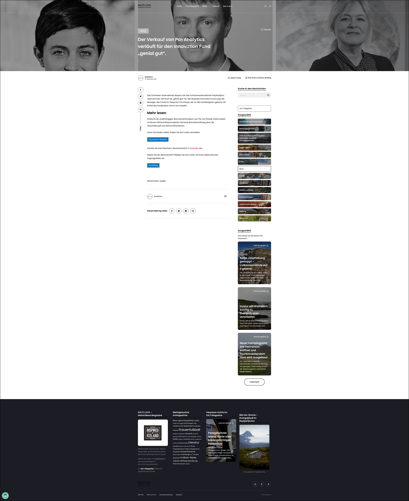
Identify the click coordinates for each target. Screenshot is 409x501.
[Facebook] (261, 484)
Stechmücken (177, 454)
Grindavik (188, 434)
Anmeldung (153, 165)
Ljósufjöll (175, 446)
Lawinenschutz (183, 443)
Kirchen (192, 439)
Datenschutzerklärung (166, 495)
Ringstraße (176, 452)
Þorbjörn (188, 464)
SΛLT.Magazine (192, 6)
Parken (187, 449)
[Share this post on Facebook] (140, 89)
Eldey (195, 423)
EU (180, 426)
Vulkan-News (188, 457)
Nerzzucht (187, 446)
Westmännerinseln (179, 464)
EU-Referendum (187, 426)
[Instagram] (255, 484)
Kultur (143, 31)
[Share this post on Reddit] (140, 103)
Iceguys (181, 439)
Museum (181, 446)
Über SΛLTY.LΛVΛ (151, 495)
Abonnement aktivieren (158, 139)
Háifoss (199, 436)
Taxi (191, 454)
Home (179, 6)
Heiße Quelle (181, 436)
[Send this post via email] (140, 109)
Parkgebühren (194, 449)
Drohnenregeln (188, 423)
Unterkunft (176, 458)
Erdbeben (176, 426)
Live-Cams (227, 6)
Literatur (267, 29)
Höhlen (175, 439)
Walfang (183, 461)
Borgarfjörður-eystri (191, 420)
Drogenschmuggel (178, 423)
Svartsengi (185, 454)
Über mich (141, 495)
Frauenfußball (189, 429)
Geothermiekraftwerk (179, 434)
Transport (195, 454)
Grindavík (195, 434)
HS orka (188, 436)
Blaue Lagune (178, 420)
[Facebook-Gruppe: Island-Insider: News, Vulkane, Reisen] (268, 484)
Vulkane (215, 6)
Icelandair (186, 439)
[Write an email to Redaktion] (225, 196)
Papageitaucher (178, 449)
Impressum (179, 495)
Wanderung (192, 461)
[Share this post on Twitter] (140, 96)
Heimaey (175, 436)
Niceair (192, 446)
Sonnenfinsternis (188, 451)
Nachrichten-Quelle (156, 181)
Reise (205, 6)
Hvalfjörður (194, 436)
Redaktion (149, 77)
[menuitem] (179, 7)
